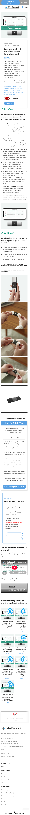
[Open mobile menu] (2, 7)
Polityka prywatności (7, 789)
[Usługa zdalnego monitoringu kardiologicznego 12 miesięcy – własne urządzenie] (7, 686)
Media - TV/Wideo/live (7, 756)
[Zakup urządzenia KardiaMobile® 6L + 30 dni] (21, 640)
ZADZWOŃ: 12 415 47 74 (14, 534)
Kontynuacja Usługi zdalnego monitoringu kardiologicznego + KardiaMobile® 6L (21, 625)
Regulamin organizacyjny (8, 795)
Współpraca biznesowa (7, 783)
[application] (14, 399)
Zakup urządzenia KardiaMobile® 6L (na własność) (7, 649)
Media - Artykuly (5, 753)
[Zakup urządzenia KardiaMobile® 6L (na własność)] (7, 640)
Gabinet (3, 774)
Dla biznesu (4, 767)
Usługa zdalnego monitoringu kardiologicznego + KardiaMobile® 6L (7, 625)
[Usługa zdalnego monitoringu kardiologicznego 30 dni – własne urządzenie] (7, 662)
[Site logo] (12, 7)
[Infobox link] (15, 717)
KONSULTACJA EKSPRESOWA (10, 2)
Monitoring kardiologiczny (11, 45)
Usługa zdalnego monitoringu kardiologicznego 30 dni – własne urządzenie (7, 673)
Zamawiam (9, 103)
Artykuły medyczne (6, 780)
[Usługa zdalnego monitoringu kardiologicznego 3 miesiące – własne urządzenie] (21, 662)
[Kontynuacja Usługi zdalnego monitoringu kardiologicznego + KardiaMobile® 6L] (21, 614)
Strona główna (8, 43)
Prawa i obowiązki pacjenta (8, 792)
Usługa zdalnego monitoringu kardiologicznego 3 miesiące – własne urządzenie (21, 673)
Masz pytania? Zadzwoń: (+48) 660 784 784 (14, 486)
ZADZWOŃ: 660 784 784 (14, 539)
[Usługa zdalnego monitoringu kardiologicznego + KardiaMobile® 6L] (7, 614)
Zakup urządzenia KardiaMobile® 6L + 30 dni (21, 649)
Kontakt (3, 804)
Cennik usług (4, 801)
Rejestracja (4, 777)
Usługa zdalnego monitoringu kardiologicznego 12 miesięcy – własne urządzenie (7, 698)
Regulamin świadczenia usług (9, 798)
